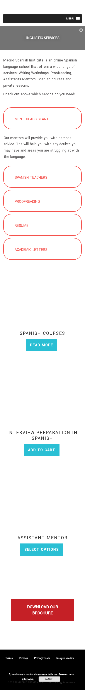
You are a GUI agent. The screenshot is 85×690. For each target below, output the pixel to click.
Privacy (23, 658)
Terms (9, 658)
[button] (70, 18)
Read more (41, 345)
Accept (49, 679)
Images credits (65, 658)
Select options (41, 549)
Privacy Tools (42, 658)
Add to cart (41, 449)
